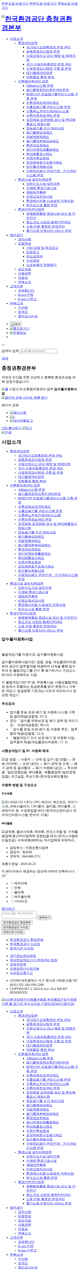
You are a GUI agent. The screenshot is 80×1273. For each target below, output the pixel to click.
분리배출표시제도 (39, 154)
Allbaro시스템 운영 (39, 85)
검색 (5, 358)
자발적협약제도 (37, 137)
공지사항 (24, 239)
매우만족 (20, 883)
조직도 (23, 312)
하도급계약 (34, 256)
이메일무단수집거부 (24, 968)
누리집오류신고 (21, 973)
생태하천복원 (36, 192)
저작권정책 (18, 964)
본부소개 (16, 303)
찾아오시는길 (28, 316)
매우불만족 (22, 896)
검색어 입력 (10, 351)
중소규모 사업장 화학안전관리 (48, 222)
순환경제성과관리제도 (42, 102)
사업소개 (16, 38)
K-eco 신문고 (27, 299)
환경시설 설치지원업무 (35, 179)
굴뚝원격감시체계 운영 (43, 51)
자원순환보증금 (37, 158)
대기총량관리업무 (39, 73)
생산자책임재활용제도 (42, 149)
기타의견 (20, 901)
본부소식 (24, 282)
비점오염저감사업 (39, 196)
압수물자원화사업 (39, 166)
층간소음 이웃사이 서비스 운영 (48, 230)
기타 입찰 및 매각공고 (42, 248)
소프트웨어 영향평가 (41, 265)
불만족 (19, 892)
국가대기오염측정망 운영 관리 (48, 47)
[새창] (18, 412)
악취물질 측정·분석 (40, 77)
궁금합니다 (26, 290)
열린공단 (16, 235)
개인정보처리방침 (23, 956)
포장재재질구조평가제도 (44, 162)
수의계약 (32, 260)
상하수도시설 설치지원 (43, 184)
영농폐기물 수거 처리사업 (45, 128)
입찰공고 (32, 252)
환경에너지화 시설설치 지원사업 (50, 201)
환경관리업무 (28, 43)
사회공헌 (24, 273)
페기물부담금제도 (39, 132)
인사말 (23, 307)
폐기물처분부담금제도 (42, 141)
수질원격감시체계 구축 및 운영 (48, 68)
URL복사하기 (12, 428)
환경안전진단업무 (31, 209)
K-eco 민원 (25, 295)
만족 (17, 888)
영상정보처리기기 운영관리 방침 (33, 960)
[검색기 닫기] (3, 344)
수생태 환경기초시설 (41, 188)
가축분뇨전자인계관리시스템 (47, 111)
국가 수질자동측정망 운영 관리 (48, 64)
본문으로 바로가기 (15, 3)
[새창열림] (40, 1004)
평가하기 (8, 908)
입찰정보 (24, 243)
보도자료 (24, 269)
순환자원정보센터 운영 (43, 115)
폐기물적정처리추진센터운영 (47, 90)
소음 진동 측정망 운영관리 (45, 226)
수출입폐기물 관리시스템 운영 (48, 107)
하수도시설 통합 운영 (41, 205)
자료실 (23, 277)
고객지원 (16, 286)
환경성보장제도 (37, 145)
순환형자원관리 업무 (33, 81)
